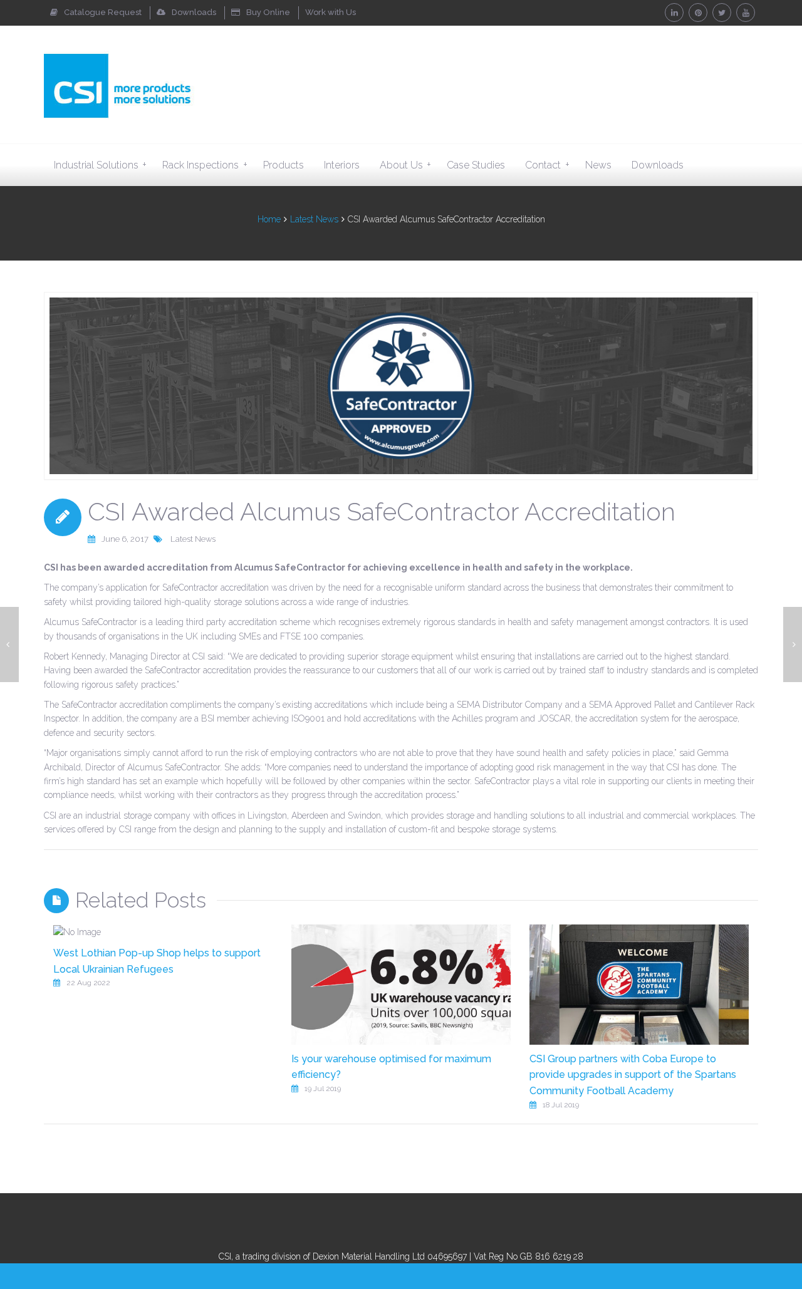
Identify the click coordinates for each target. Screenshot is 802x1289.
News (598, 165)
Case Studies (476, 165)
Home (269, 219)
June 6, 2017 (125, 539)
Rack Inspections (204, 164)
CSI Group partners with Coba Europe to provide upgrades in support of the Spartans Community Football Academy (632, 1075)
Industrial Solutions (100, 164)
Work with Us (330, 12)
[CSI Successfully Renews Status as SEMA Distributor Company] (9, 644)
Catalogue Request (103, 12)
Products (283, 165)
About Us (405, 164)
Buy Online (268, 12)
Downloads (194, 12)
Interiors (342, 165)
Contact (547, 164)
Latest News (314, 219)
